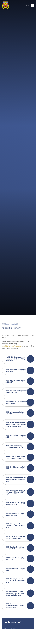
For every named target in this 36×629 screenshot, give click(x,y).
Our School (13, 323)
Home (4, 323)
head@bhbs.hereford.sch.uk (12, 346)
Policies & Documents (10, 325)
